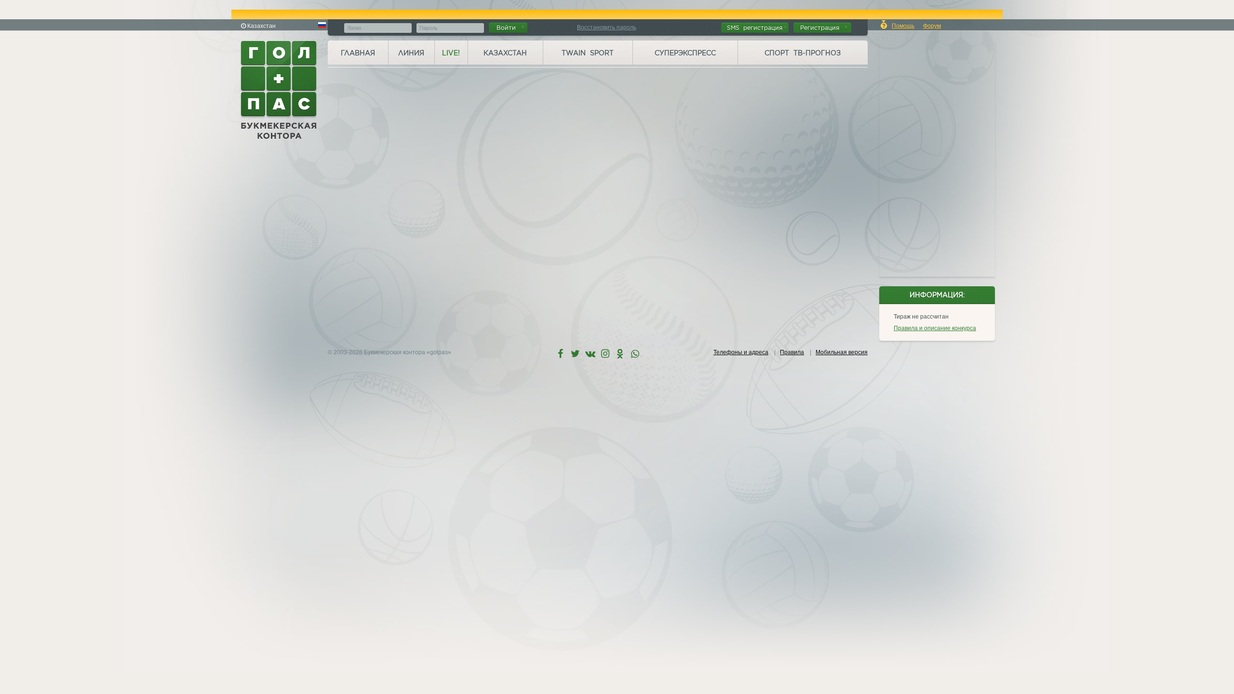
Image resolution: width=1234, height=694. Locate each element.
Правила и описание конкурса (935, 328)
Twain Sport (588, 53)
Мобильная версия (842, 352)
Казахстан (505, 53)
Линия (411, 53)
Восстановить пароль (606, 27)
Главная (358, 53)
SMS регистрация (754, 27)
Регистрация (821, 27)
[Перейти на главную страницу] (279, 90)
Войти (508, 27)
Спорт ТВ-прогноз (803, 53)
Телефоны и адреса (740, 352)
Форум (932, 26)
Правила (792, 352)
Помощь (903, 26)
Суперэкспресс (685, 53)
